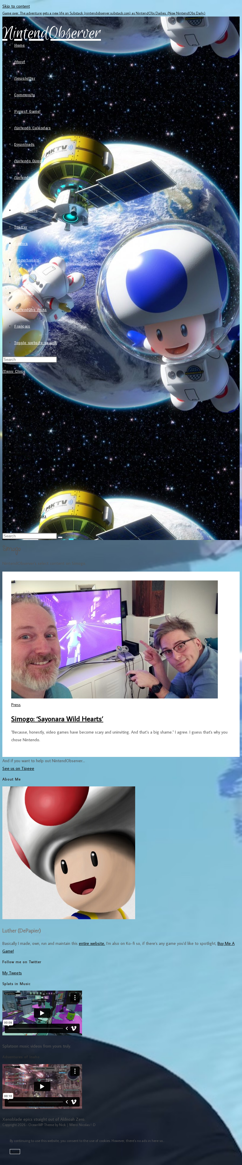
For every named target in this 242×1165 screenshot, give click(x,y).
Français (21, 524)
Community (24, 412)
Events (20, 500)
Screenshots (25, 468)
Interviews (23, 508)
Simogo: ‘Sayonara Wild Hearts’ (57, 718)
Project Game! (27, 420)
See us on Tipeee (18, 768)
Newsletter (24, 404)
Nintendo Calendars (32, 428)
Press (19, 460)
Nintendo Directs (29, 444)
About (20, 396)
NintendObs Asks (30, 516)
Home (19, 388)
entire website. (92, 943)
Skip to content (16, 6)
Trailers (20, 484)
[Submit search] (60, 537)
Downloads (24, 436)
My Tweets (12, 973)
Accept (15, 1151)
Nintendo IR (25, 452)
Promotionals (26, 492)
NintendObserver (51, 33)
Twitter (20, 476)
